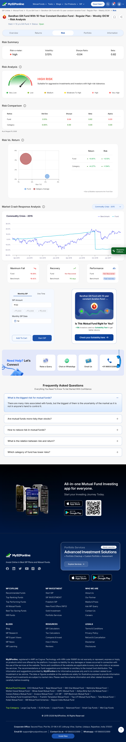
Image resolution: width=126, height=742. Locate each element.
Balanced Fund (73, 708)
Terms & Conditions (94, 628)
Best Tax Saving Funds (16, 610)
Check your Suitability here (92, 337)
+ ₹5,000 (42, 311)
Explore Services (74, 564)
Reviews (49, 646)
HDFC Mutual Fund (65, 691)
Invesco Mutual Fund (43, 694)
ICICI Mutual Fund (35, 688)
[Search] (107, 4)
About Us (89, 593)
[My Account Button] (120, 4)
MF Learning (11, 646)
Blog (8, 628)
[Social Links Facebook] (7, 568)
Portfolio (87, 33)
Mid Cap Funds (107, 708)
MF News (10, 642)
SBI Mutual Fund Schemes (37, 700)
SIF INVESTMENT (54, 597)
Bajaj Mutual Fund (54, 688)
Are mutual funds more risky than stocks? (30, 418)
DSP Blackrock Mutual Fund (76, 694)
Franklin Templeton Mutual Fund (54, 697)
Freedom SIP (51, 602)
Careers (89, 615)
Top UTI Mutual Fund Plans (83, 697)
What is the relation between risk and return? (31, 441)
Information (112, 33)
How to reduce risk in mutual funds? (27, 430)
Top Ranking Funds (14, 597)
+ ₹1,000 (17, 311)
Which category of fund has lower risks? (29, 452)
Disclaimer (90, 642)
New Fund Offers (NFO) (56, 606)
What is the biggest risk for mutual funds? (30, 397)
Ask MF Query (91, 606)
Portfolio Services (54, 615)
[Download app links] (73, 503)
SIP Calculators (52, 628)
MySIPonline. (60, 715)
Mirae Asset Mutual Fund (43, 691)
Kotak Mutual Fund (14, 700)
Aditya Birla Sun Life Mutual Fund (92, 691)
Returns (38, 33)
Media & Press (91, 602)
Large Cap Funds (28, 708)
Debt (10, 24)
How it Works (52, 642)
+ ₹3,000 (30, 311)
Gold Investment (53, 610)
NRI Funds (10, 615)
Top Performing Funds (16, 602)
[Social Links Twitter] (20, 568)
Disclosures (90, 646)
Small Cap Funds (89, 708)
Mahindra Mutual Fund (97, 688)
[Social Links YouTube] (26, 568)
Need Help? (98, 4)
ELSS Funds (44, 708)
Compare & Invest (54, 637)
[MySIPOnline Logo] (13, 4)
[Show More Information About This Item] (20, 66)
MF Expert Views (13, 637)
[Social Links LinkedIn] (13, 568)
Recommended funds (15, 593)
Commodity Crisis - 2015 (105, 207)
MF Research (12, 633)
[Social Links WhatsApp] (39, 568)
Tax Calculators (53, 633)
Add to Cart (21, 338)
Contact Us (90, 610)
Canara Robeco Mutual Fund (19, 694)
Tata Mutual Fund (106, 697)
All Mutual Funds (13, 606)
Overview (13, 33)
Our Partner (90, 597)
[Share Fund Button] (121, 17)
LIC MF (58, 694)
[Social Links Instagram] (33, 568)
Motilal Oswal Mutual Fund (18, 691)
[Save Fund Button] (114, 17)
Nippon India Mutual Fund (62, 700)
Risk (63, 33)
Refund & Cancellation (95, 637)
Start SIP (42, 338)
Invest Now (63, 736)
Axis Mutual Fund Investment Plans (21, 697)
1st (18, 321)
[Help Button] (121, 730)
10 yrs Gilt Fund (22, 24)
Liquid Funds (58, 708)
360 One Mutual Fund (74, 688)
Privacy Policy (91, 633)
